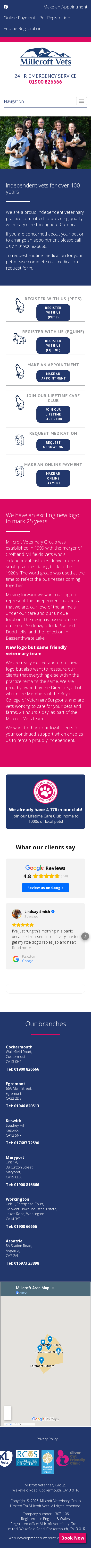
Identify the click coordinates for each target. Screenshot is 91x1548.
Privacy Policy (47, 1439)
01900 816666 (26, 1184)
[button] (6, 936)
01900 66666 (25, 1226)
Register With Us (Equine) (53, 345)
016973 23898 (26, 1263)
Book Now (72, 1538)
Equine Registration (22, 28)
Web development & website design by (45, 1538)
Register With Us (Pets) (53, 312)
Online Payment (19, 18)
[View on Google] (17, 914)
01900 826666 (45, 81)
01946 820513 (26, 1106)
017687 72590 (26, 1143)
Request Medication (53, 445)
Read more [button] (21, 947)
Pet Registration (54, 18)
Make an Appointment (65, 7)
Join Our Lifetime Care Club (53, 414)
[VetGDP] (47, 1461)
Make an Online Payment (53, 478)
